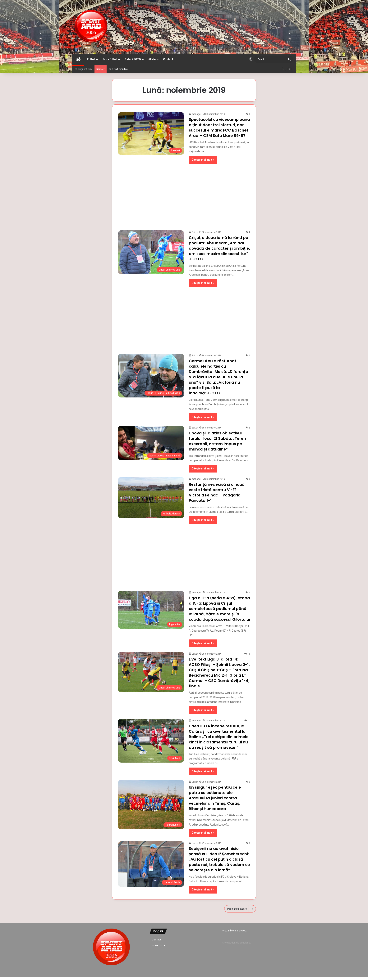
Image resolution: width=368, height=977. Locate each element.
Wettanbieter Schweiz (234, 930)
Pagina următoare (237, 908)
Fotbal (91, 59)
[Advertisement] (184, 195)
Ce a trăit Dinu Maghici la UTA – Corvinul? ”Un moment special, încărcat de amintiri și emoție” (159, 69)
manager (196, 114)
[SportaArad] (91, 27)
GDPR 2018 (158, 945)
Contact (168, 59)
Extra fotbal (110, 59)
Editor (195, 232)
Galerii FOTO (133, 59)
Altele (152, 59)
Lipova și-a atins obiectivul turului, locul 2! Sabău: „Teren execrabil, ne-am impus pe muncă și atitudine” (217, 441)
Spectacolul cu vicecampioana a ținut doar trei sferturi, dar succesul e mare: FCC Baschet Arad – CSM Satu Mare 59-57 (219, 127)
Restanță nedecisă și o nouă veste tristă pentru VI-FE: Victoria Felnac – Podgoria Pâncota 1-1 (217, 492)
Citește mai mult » (203, 159)
